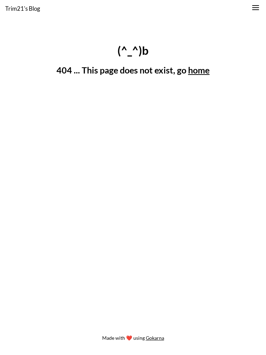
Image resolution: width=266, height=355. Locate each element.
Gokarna (155, 338)
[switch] (255, 8)
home (199, 70)
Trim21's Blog (22, 8)
